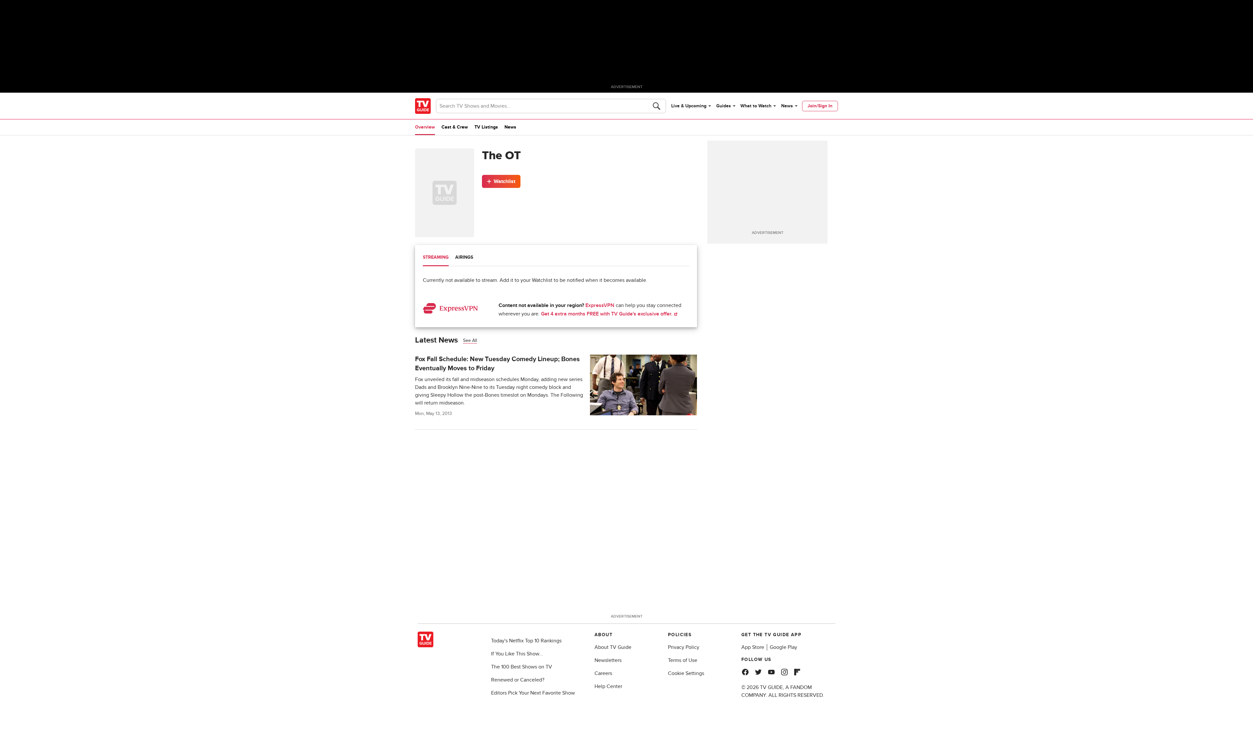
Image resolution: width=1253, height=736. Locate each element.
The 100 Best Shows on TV (521, 667)
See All (470, 340)
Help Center (608, 686)
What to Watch (755, 106)
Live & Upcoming (688, 106)
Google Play (783, 647)
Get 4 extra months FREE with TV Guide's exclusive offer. (607, 314)
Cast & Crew (454, 127)
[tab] (436, 258)
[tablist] (556, 258)
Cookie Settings (686, 673)
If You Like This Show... (517, 654)
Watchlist (504, 181)
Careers (603, 673)
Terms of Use (682, 660)
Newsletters (608, 660)
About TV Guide (613, 647)
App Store (752, 647)
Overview (425, 127)
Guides (723, 106)
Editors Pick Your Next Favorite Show (533, 693)
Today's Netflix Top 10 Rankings (526, 640)
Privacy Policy (683, 647)
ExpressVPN (599, 305)
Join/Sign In (820, 106)
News (787, 106)
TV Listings (486, 127)
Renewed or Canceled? (517, 680)
